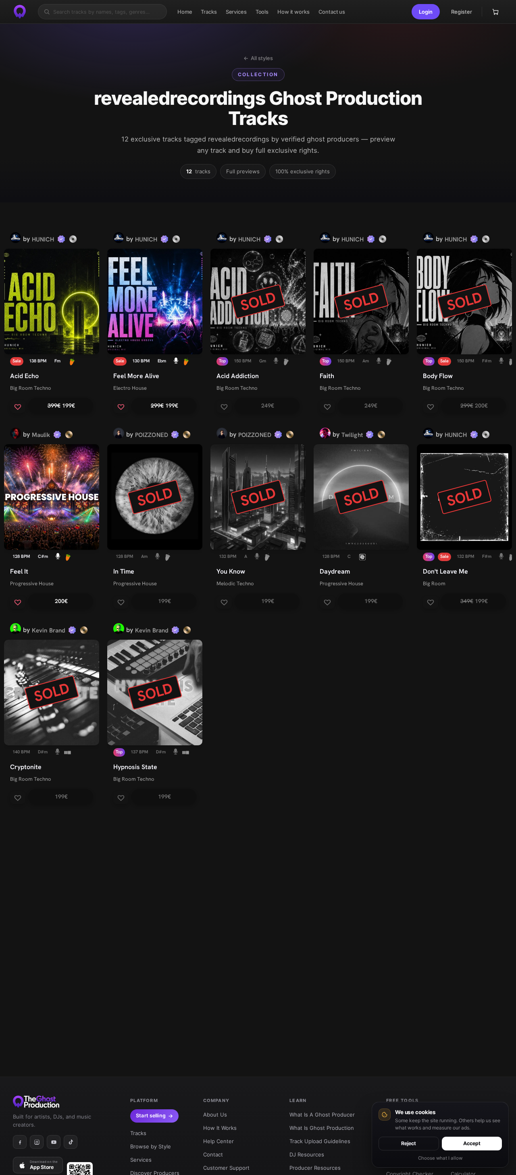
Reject (408, 1143)
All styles (258, 58)
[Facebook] (20, 1142)
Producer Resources (315, 1168)
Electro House (130, 388)
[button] (426, 11)
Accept (472, 1143)
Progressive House (32, 583)
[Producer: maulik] (15, 434)
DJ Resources (306, 1154)
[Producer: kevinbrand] (15, 630)
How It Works (220, 1128)
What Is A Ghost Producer (322, 1114)
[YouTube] (53, 1142)
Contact (213, 1154)
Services (141, 1159)
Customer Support (226, 1168)
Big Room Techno (30, 388)
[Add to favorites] (17, 406)
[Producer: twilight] (325, 434)
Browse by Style (150, 1146)
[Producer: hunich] (15, 239)
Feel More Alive (136, 376)
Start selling (151, 1116)
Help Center (218, 1141)
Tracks (138, 1133)
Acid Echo (24, 376)
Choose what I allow (440, 1158)
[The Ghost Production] (20, 11)
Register (461, 11)
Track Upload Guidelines (319, 1141)
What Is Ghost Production (321, 1128)
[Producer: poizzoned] (118, 434)
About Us (215, 1114)
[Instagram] (37, 1142)
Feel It (19, 571)
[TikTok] (70, 1142)
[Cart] (495, 11)
